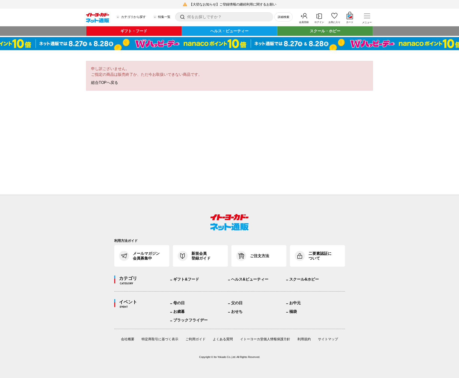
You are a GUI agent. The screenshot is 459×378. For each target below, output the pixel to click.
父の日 (237, 303)
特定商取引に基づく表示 (160, 339)
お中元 (295, 303)
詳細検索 (283, 17)
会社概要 (127, 339)
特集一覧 (164, 17)
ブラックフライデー (190, 320)
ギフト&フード (186, 279)
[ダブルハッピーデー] (229, 43)
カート (349, 22)
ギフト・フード (133, 31)
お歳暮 (179, 311)
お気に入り (334, 22)
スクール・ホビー (325, 31)
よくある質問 (223, 339)
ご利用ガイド (196, 339)
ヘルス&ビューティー (249, 279)
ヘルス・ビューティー (229, 31)
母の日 (179, 303)
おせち (237, 311)
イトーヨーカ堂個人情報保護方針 (265, 339)
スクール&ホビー (304, 279)
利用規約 (304, 339)
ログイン (319, 22)
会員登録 (304, 22)
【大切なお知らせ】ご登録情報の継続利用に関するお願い (232, 4)
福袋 (293, 311)
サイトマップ (328, 339)
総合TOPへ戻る (104, 83)
